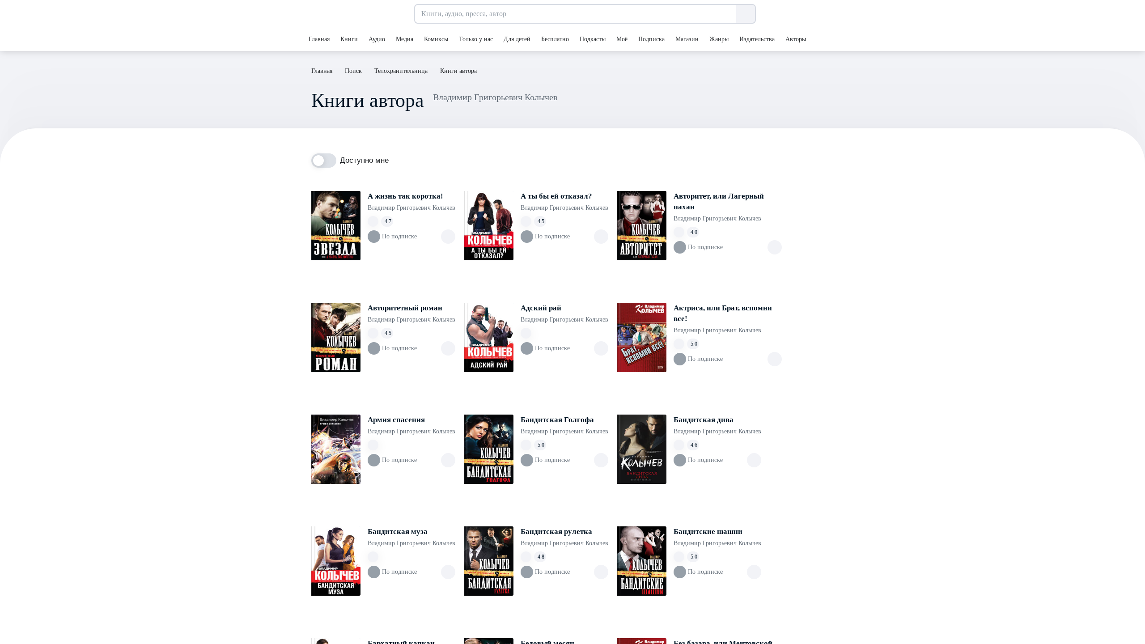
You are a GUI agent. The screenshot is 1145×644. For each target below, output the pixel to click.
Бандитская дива (704, 419)
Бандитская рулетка (556, 531)
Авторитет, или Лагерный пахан (719, 201)
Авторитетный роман (405, 308)
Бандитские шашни (708, 531)
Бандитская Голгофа (557, 419)
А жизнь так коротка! (405, 196)
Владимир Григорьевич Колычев (411, 207)
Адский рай (541, 308)
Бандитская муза (398, 531)
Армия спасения (396, 419)
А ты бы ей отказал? (556, 196)
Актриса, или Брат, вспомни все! (723, 313)
